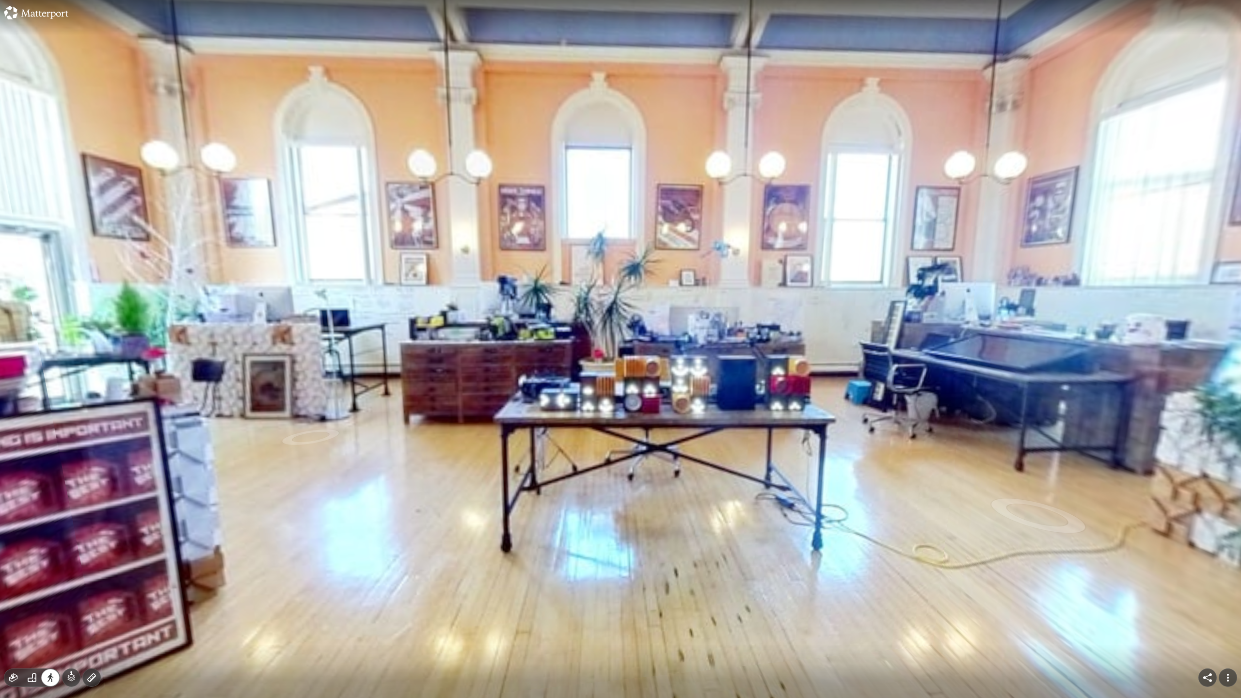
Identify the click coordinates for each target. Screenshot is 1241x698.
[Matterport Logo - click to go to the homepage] (36, 12)
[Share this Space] (1207, 677)
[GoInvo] (620, 349)
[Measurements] (91, 677)
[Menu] (1228, 677)
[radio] (13, 677)
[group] (32, 677)
